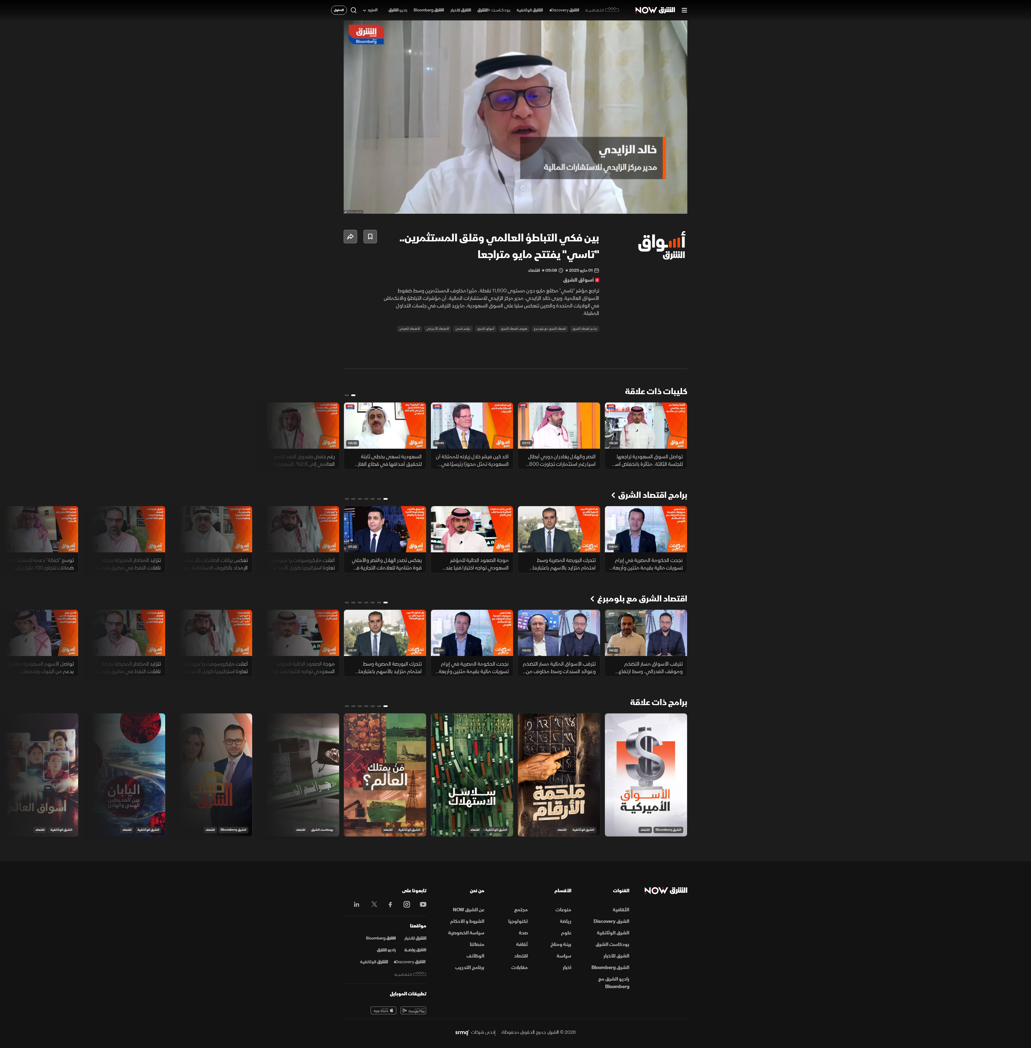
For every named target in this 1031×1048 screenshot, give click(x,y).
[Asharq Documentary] (374, 962)
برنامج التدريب (469, 967)
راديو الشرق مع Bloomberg (613, 983)
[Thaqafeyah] (410, 974)
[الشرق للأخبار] (461, 10)
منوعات (563, 910)
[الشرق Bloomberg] (429, 10)
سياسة (564, 956)
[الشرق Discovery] (564, 10)
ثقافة (522, 944)
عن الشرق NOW (468, 910)
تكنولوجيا (518, 921)
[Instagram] (404, 904)
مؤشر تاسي (463, 328)
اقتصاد (645, 829)
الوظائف (475, 956)
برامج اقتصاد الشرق (584, 328)
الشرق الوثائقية (583, 829)
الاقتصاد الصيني (409, 328)
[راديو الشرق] (397, 10)
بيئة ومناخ (560, 944)
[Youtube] (420, 904)
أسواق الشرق (485, 328)
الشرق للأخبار (616, 956)
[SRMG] (462, 1032)
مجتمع (521, 910)
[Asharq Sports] (415, 950)
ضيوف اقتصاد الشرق (514, 328)
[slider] (515, 196)
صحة (523, 933)
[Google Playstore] (413, 1010)
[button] (517, 118)
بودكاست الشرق (322, 829)
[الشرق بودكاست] (493, 10)
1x (640, 205)
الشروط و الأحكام (467, 921)
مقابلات (519, 967)
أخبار (567, 967)
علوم (566, 933)
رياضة (565, 921)
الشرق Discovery (611, 921)
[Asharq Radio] (386, 950)
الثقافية (621, 910)
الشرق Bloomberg (668, 829)
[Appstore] (383, 1010)
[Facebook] (388, 904)
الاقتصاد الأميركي (437, 328)
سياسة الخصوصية (466, 933)
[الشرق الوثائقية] (530, 10)
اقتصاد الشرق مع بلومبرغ (550, 328)
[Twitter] (371, 904)
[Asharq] (415, 938)
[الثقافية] (602, 10)
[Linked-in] (355, 905)
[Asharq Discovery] (409, 962)
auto (659, 205)
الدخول (339, 10)
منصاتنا (477, 944)
